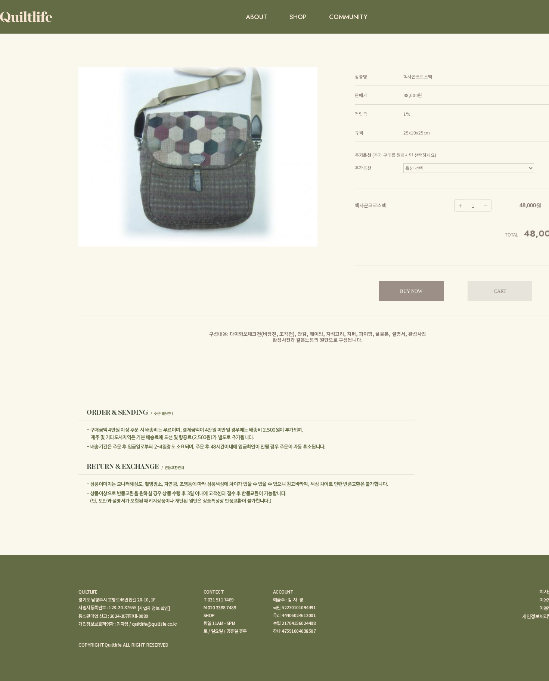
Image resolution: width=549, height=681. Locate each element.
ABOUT (256, 16)
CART (500, 291)
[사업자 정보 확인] (153, 608)
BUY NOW (411, 291)
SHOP (298, 16)
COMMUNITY (348, 16)
